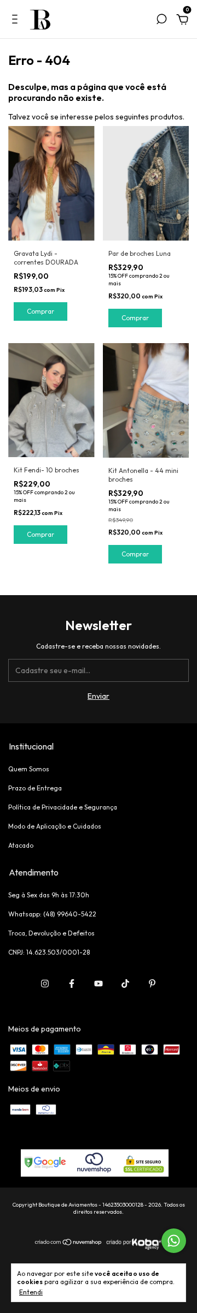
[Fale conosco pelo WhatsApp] (173, 1240)
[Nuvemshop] (68, 1243)
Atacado (20, 845)
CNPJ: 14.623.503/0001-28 (49, 952)
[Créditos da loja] (133, 1248)
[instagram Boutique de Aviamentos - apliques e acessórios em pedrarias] (44, 983)
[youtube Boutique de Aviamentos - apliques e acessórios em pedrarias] (98, 983)
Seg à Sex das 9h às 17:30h (48, 895)
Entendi (31, 1292)
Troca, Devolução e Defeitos (51, 933)
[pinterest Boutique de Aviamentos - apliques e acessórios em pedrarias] (152, 983)
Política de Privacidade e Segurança (62, 807)
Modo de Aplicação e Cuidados (54, 826)
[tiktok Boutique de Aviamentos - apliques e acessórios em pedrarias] (125, 983)
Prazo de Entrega (35, 788)
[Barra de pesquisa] (161, 20)
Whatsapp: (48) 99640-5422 (52, 914)
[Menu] (16, 20)
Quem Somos (28, 769)
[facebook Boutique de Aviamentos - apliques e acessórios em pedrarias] (71, 983)
